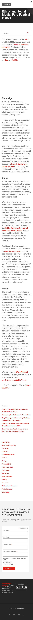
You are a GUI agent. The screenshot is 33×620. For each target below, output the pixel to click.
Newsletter (8, 562)
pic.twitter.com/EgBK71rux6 (14, 380)
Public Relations (7, 489)
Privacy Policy (20, 608)
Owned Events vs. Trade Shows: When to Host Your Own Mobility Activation (15, 430)
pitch (27, 39)
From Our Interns (7, 467)
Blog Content (9, 564)
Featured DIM (6, 464)
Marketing (5, 473)
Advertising (6, 442)
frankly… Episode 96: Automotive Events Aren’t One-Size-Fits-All (15, 410)
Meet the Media (7, 476)
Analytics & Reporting (9, 445)
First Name (6, 530)
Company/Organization (10, 551)
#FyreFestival (22, 372)
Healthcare (5, 470)
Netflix (15, 60)
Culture (4, 458)
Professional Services (9, 486)
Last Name (6, 537)
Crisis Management (8, 454)
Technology (6, 492)
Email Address (7, 544)
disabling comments (12, 251)
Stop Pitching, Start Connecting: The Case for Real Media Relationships (16, 419)
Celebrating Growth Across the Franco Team (16, 415)
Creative (5, 451)
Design (4, 461)
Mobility (4, 479)
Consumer (5, 448)
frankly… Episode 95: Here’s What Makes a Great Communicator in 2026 (15, 425)
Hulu (6, 60)
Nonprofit (5, 483)
